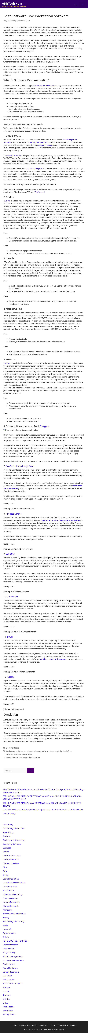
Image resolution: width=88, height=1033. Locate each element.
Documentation (12, 748)
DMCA (52, 1025)
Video (5, 1003)
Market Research (11, 906)
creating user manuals (38, 142)
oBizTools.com (12, 3)
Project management (12, 956)
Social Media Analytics (13, 983)
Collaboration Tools (11, 855)
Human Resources (11, 902)
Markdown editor (14, 155)
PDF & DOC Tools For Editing (16, 941)
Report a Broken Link (28, 1025)
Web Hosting (9, 1006)
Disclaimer (43, 1025)
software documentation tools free (57, 751)
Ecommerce (8, 890)
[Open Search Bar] (75, 5)
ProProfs (7, 363)
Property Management (13, 960)
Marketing (7, 909)
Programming (9, 952)
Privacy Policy (9, 813)
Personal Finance (10, 944)
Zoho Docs (12, 596)
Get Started (40, 192)
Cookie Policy (62, 1025)
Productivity (8, 948)
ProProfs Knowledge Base (20, 466)
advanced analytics (34, 168)
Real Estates (8, 964)
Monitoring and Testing (13, 921)
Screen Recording (11, 972)
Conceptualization (11, 859)
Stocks (6, 991)
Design (6, 875)
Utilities (6, 999)
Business (7, 847)
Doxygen (45, 426)
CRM (5, 867)
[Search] (30, 770)
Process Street (13, 513)
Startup (6, 987)
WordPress (8, 1010)
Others (6, 937)
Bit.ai (10, 636)
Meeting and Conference (14, 913)
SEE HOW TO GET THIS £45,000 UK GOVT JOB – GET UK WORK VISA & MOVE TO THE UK (43, 809)
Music (5, 925)
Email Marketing (10, 898)
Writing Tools (9, 1014)
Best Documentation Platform (19, 754)
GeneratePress (58, 1029)
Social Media (8, 979)
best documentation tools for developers (23, 751)
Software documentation (45, 85)
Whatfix (10, 553)
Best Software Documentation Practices (23, 757)
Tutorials (7, 995)
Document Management (14, 882)
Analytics (7, 836)
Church (6, 851)
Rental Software (10, 968)
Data (5, 871)
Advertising (8, 832)
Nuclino (6, 201)
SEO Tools (7, 975)
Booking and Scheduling (13, 840)
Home (14, 1025)
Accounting (8, 824)
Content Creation (11, 863)
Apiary (10, 676)
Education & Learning (12, 894)
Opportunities (9, 933)
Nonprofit (7, 929)
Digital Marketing (11, 878)
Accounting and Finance (13, 828)
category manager (45, 145)
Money (6, 917)
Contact (73, 1025)
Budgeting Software (12, 844)
